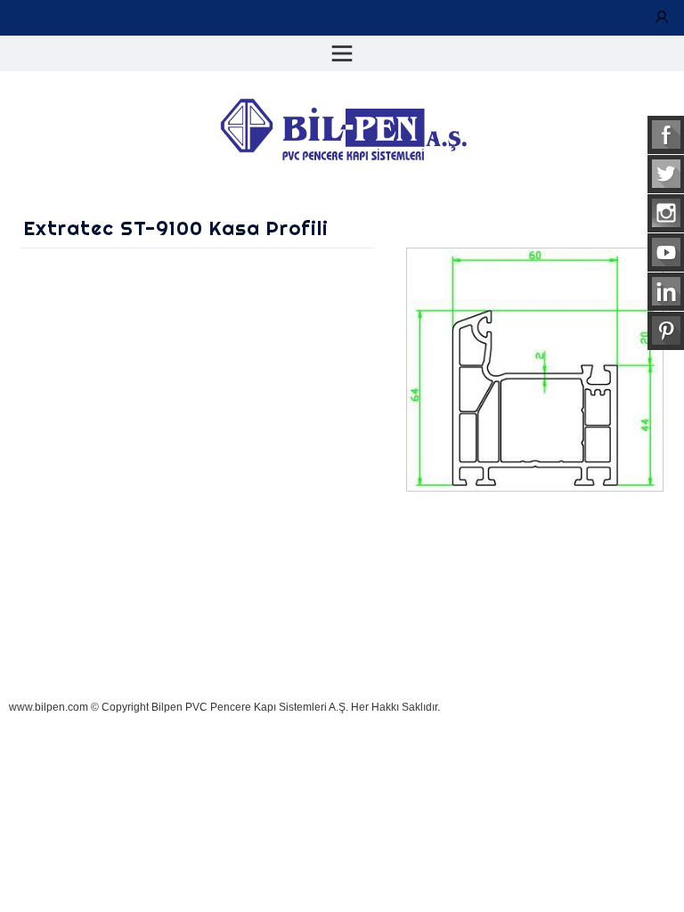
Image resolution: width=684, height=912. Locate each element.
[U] (661, 17)
